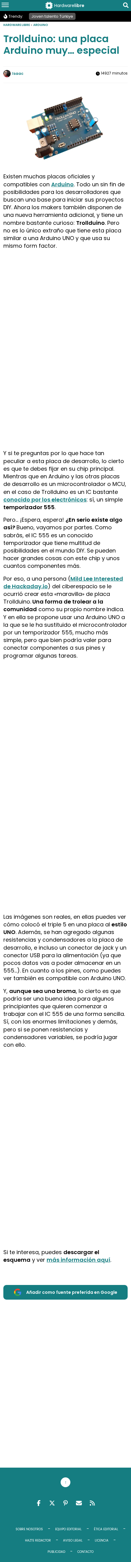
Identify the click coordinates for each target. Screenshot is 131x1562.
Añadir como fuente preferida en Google (71, 1292)
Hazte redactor (38, 1540)
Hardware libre (16, 25)
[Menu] (5, 5)
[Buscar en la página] (126, 6)
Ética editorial (106, 1529)
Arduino (40, 25)
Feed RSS (92, 1503)
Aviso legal (73, 1540)
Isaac (17, 73)
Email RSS (79, 1503)
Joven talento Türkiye (52, 16)
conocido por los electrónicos (45, 499)
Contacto (85, 1551)
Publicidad (56, 1551)
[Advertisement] (65, 320)
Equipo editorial (68, 1529)
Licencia (101, 1540)
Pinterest (65, 1503)
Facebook (38, 1503)
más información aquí (78, 1260)
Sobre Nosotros (29, 1529)
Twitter (52, 1503)
